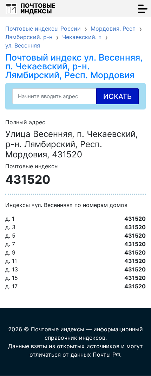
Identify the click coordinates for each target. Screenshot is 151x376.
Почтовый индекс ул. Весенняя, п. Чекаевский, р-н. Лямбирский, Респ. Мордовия (74, 66)
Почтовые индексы (37, 8)
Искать (117, 96)
